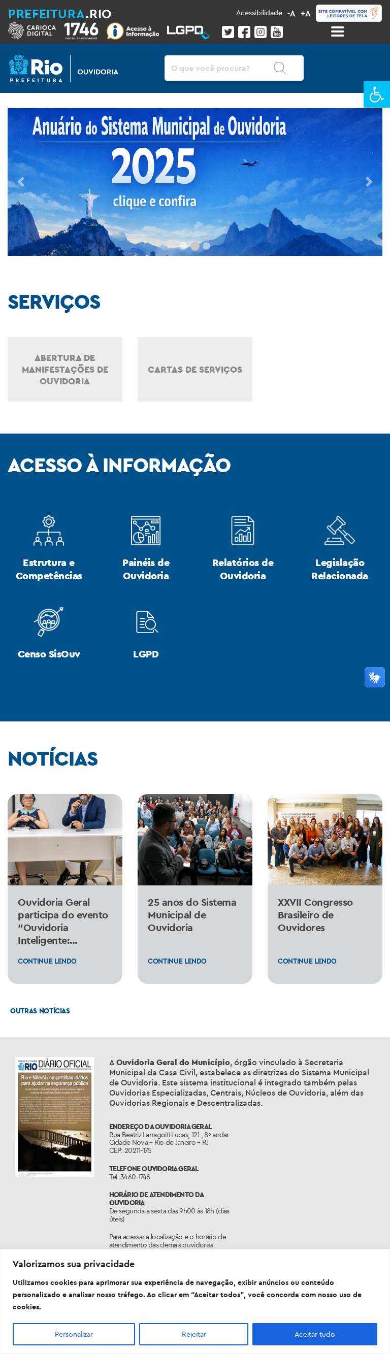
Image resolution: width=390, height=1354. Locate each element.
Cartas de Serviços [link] (195, 369)
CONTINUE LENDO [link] (47, 961)
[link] (377, 94)
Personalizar (74, 1334)
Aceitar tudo (315, 1334)
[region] (195, 1301)
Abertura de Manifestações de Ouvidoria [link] (65, 369)
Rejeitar (194, 1334)
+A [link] (306, 13)
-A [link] (291, 13)
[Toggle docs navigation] (337, 31)
